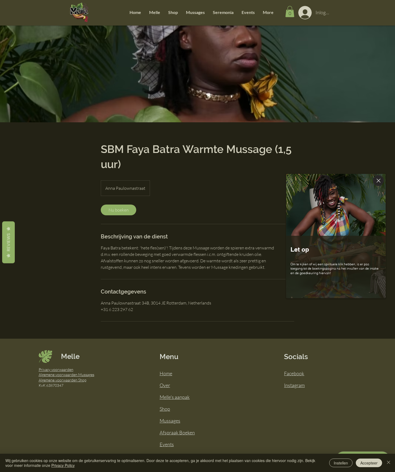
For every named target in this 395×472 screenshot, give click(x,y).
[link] (118, 210)
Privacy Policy (63, 465)
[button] (154, 12)
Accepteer (369, 463)
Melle (70, 356)
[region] (338, 236)
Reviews (8, 242)
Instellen (341, 463)
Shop (165, 409)
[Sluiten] (388, 463)
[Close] (378, 180)
